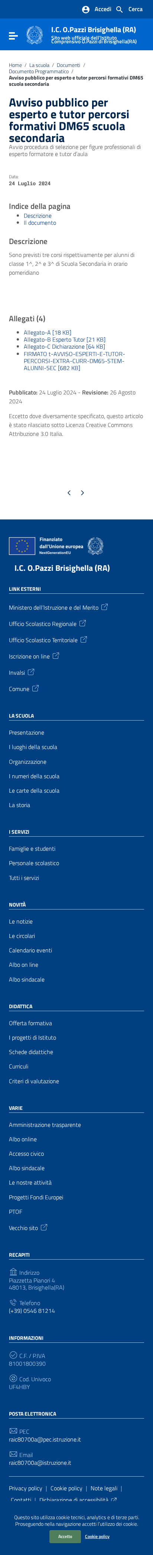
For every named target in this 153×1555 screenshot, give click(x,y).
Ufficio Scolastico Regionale (42, 623)
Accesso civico (26, 1153)
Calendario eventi (30, 950)
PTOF (15, 1211)
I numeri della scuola (34, 776)
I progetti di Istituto (32, 1037)
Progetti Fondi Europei (36, 1197)
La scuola (39, 65)
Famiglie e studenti (32, 848)
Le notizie (21, 921)
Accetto (65, 1536)
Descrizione (38, 215)
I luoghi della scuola (33, 747)
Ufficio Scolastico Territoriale (43, 640)
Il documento (40, 222)
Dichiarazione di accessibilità (73, 1499)
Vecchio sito (23, 1227)
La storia (19, 805)
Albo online (23, 1139)
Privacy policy (25, 1488)
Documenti (68, 65)
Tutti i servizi (24, 877)
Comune (19, 688)
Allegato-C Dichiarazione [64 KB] (64, 346)
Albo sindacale (27, 979)
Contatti (21, 1499)
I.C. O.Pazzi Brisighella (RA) (94, 33)
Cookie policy (97, 1536)
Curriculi (18, 1066)
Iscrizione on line (29, 656)
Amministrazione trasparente (45, 1124)
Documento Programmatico (39, 71)
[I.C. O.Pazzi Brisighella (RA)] (34, 34)
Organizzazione (27, 761)
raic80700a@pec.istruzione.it (45, 1439)
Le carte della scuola (34, 790)
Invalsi (17, 672)
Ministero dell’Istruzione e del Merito (53, 607)
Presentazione (26, 732)
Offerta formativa (30, 1023)
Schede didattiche (31, 1052)
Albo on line (23, 964)
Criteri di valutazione (34, 1081)
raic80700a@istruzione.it (40, 1462)
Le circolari (22, 935)
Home (15, 65)
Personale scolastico (34, 863)
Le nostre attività (30, 1182)
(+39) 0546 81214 (32, 1310)
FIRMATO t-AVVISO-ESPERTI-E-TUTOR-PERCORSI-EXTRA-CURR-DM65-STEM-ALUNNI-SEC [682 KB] (74, 360)
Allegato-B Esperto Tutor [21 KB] (64, 339)
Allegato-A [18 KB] (47, 332)
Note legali (104, 1488)
